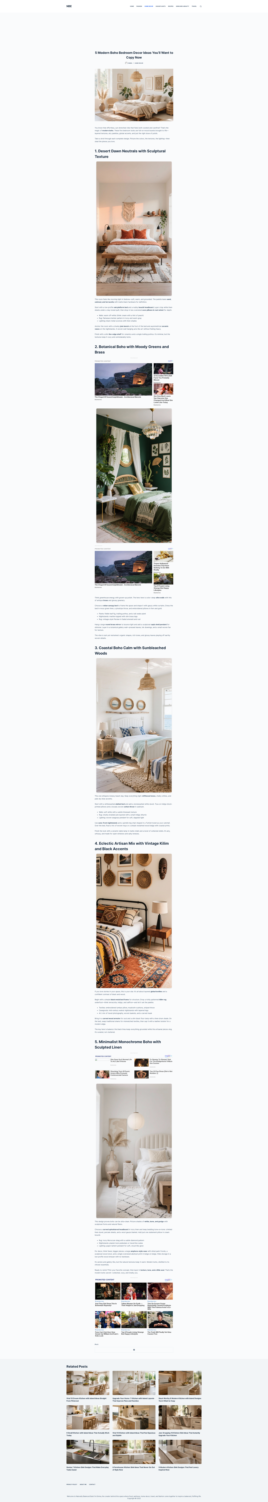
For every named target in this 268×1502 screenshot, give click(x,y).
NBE (69, 6)
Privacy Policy (71, 1484)
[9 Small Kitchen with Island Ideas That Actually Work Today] (87, 1417)
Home (132, 6)
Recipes (170, 6)
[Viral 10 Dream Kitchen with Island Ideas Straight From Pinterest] (87, 1383)
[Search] (201, 6)
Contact (92, 1484)
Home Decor (149, 6)
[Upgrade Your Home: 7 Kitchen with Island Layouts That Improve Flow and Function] (134, 1383)
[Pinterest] (134, 1350)
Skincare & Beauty (182, 6)
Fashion (139, 6)
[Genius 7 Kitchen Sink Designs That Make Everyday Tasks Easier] (87, 1452)
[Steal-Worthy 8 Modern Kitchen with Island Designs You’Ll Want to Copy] (180, 1383)
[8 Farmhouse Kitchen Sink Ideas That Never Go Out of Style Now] (134, 1452)
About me (83, 1484)
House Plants (161, 6)
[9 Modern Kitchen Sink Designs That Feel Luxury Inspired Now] (180, 1452)
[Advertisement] (134, 28)
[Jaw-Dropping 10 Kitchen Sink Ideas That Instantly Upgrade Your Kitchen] (180, 1417)
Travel (194, 6)
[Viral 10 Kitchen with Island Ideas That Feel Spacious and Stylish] (134, 1417)
